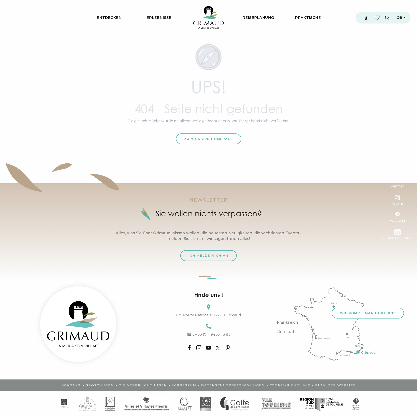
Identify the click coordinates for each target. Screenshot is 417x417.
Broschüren (100, 385)
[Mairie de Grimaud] (64, 404)
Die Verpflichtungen (143, 385)
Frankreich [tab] (287, 322)
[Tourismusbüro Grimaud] (78, 324)
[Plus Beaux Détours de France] (110, 404)
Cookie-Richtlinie (290, 385)
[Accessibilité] (366, 17)
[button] (387, 17)
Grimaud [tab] (285, 331)
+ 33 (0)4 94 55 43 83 (208, 334)
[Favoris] (377, 17)
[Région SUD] (321, 404)
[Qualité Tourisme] (185, 404)
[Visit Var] (276, 404)
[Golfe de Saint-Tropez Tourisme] (235, 404)
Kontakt (71, 385)
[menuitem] (109, 17)
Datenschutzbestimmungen (233, 385)
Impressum (184, 385)
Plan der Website (335, 385)
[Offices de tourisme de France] (355, 404)
